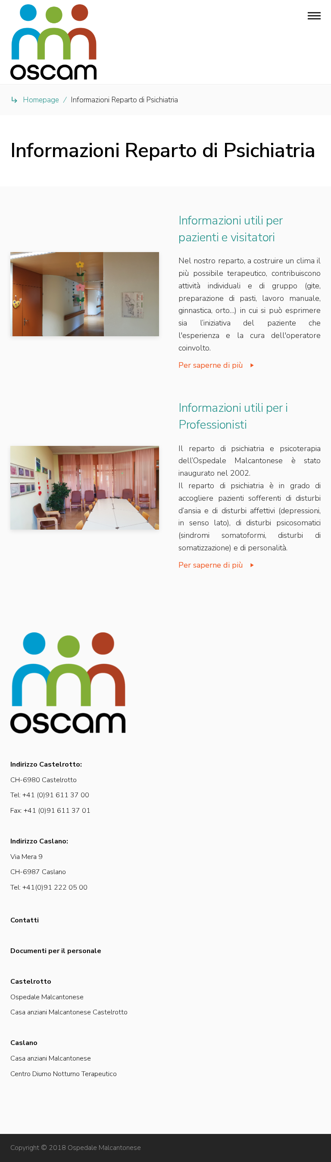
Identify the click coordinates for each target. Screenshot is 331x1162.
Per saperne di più (210, 365)
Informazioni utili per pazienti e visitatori (230, 229)
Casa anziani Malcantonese (50, 1058)
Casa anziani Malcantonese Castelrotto (69, 1012)
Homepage (41, 100)
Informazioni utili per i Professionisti (233, 416)
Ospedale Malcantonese (47, 997)
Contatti (24, 920)
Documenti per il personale (55, 951)
